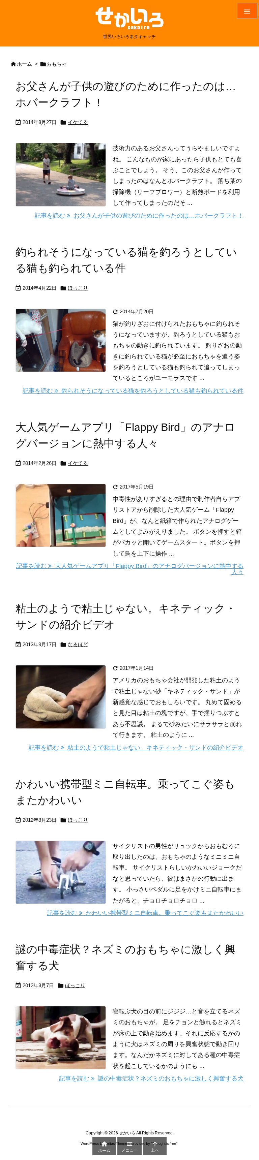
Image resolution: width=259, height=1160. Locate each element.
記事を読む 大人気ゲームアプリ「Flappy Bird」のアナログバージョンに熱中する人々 (129, 569)
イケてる (78, 122)
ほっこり (78, 288)
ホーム (24, 64)
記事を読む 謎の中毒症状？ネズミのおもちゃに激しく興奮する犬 (151, 1078)
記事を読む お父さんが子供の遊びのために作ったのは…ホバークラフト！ (139, 215)
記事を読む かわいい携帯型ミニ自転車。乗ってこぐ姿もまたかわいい (145, 913)
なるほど (78, 644)
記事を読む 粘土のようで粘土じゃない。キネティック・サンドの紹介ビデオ (136, 747)
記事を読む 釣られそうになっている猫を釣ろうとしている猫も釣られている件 (133, 390)
